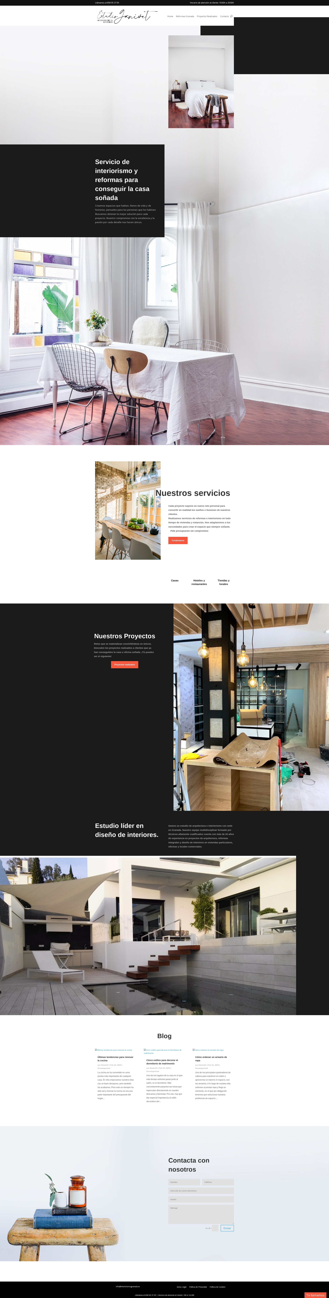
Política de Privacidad (198, 1287)
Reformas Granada (185, 16)
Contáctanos (128, 110)
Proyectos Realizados (207, 16)
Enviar (227, 1228)
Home (170, 16)
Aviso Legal (181, 1287)
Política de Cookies (217, 1287)
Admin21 (105, 1065)
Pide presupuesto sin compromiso (189, 531)
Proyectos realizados (124, 665)
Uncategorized (104, 1068)
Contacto (224, 16)
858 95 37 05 (113, 2)
